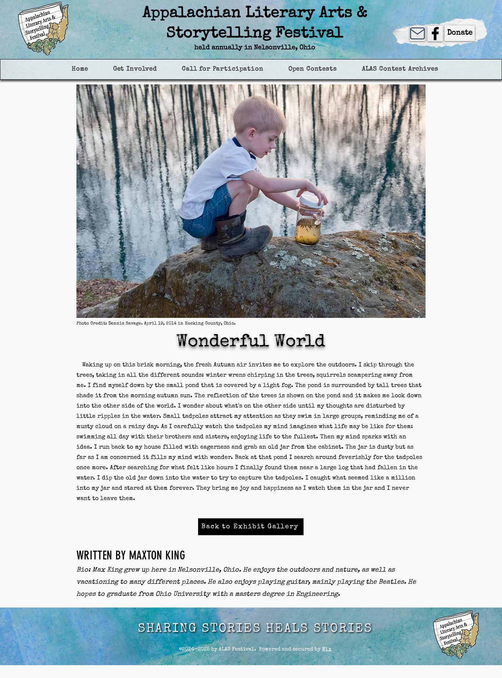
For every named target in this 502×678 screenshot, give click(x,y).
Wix (326, 649)
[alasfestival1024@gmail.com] (417, 33)
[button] (135, 69)
